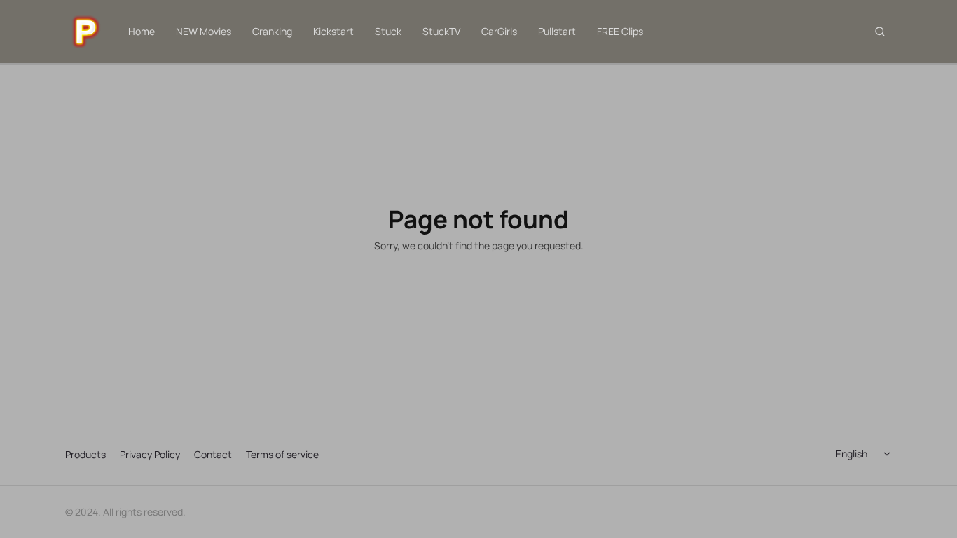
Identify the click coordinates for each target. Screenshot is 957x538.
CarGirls (499, 31)
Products (85, 454)
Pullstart (557, 31)
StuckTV (441, 31)
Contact (213, 454)
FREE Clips (620, 31)
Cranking (272, 31)
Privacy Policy (150, 454)
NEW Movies (203, 31)
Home (141, 31)
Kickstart (333, 31)
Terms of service (282, 454)
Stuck (388, 31)
